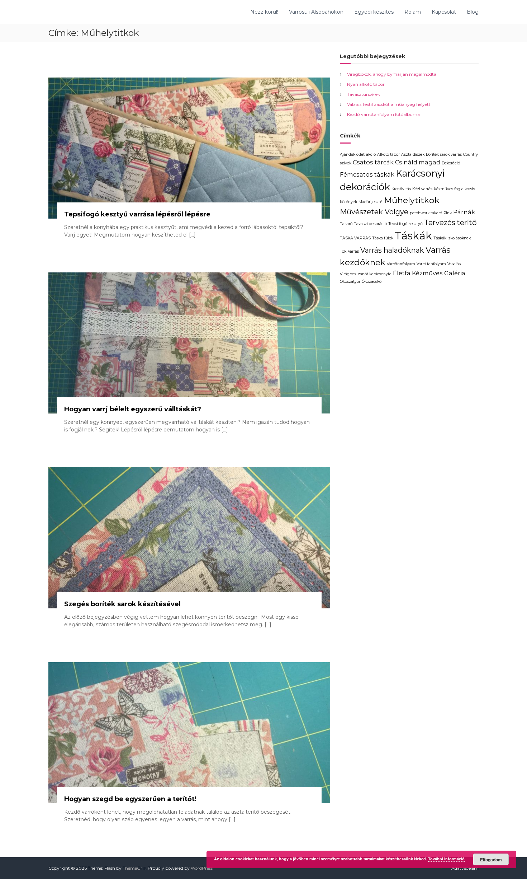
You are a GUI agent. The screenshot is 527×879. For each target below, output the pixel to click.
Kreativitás (401, 189)
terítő (467, 222)
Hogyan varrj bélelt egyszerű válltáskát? (132, 409)
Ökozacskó (371, 281)
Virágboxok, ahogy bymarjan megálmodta (391, 74)
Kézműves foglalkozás (454, 189)
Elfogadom (491, 859)
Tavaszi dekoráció (370, 223)
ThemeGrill (134, 868)
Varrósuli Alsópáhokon (316, 12)
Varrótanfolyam (401, 264)
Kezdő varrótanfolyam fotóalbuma (383, 114)
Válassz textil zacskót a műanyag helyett (389, 104)
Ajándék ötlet (352, 154)
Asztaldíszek (412, 154)
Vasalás (454, 264)
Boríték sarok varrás (444, 154)
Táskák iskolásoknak (452, 238)
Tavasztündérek (363, 94)
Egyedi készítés (374, 12)
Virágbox (348, 274)
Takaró (346, 223)
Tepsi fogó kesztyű (405, 223)
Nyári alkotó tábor (366, 84)
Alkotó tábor (388, 154)
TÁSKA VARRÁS (355, 238)
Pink (447, 213)
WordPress (202, 868)
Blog (473, 12)
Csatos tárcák (373, 162)
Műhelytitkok (412, 200)
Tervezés (439, 222)
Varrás (353, 251)
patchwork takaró (426, 213)
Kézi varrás (422, 189)
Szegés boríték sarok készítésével (122, 604)
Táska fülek (382, 238)
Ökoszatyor (350, 281)
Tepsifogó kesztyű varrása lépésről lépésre (137, 214)
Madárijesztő (371, 202)
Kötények (348, 202)
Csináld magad (417, 162)
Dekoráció (451, 163)
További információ (446, 858)
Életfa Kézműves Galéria (429, 273)
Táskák (413, 235)
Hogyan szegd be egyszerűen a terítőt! (130, 799)
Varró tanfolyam (431, 264)
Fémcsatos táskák (367, 174)
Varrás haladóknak (392, 250)
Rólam (412, 12)
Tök (343, 251)
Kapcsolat (444, 12)
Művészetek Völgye (374, 211)
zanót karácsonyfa (374, 274)
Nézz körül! (264, 12)
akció (371, 154)
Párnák (464, 212)
